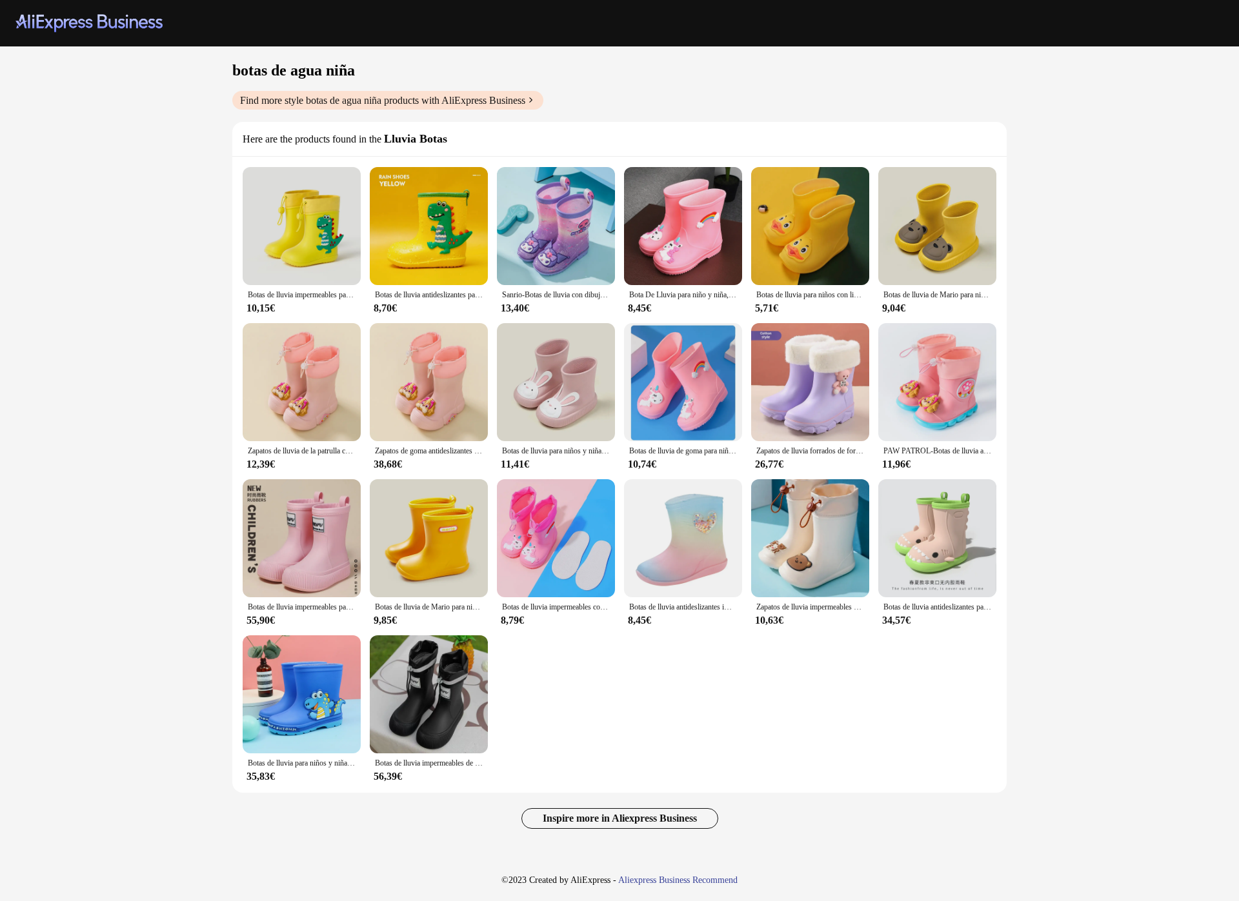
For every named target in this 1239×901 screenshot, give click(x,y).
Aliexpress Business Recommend (678, 880)
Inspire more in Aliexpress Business (620, 818)
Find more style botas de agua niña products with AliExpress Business (382, 100)
